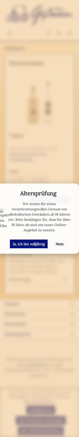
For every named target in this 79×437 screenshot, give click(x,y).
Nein (60, 244)
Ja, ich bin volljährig (29, 244)
